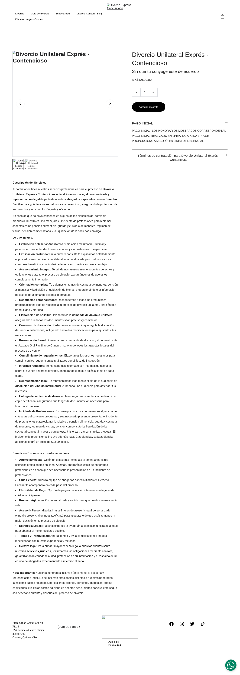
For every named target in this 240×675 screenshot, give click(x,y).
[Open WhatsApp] (230, 665)
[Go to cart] (222, 16)
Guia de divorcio (40, 13)
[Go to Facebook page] (171, 624)
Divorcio (19, 13)
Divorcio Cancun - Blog (89, 13)
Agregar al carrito (148, 106)
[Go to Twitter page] (192, 624)
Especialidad (63, 13)
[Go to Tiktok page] (202, 624)
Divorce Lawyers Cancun (29, 19)
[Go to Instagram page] (182, 624)
